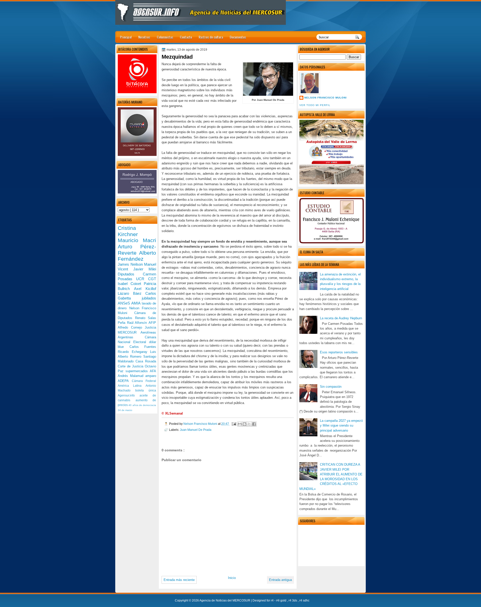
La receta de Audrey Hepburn (341, 318)
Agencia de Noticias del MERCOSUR (225, 600)
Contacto (186, 37)
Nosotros (144, 37)
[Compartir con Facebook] (254, 424)
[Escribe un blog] (244, 424)
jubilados (149, 298)
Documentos (238, 37)
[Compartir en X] (249, 424)
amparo (150, 376)
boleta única (145, 390)
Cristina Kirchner (128, 231)
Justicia (150, 327)
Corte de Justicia (131, 366)
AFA (153, 371)
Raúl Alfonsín (138, 323)
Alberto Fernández (137, 256)
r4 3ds (293, 600)
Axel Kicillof (145, 288)
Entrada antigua (280, 580)
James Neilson (131, 264)
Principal (126, 37)
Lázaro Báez (131, 293)
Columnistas (165, 37)
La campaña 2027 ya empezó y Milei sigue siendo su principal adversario (341, 425)
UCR (142, 279)
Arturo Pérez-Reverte (137, 250)
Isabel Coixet (131, 283)
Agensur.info (129, 395)
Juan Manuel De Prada (195, 429)
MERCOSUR (129, 332)
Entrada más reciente (179, 580)
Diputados (130, 274)
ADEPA (125, 381)
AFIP (152, 323)
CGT (152, 279)
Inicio (232, 578)
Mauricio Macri (137, 240)
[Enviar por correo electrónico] (239, 424)
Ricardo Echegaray (134, 352)
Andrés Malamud (131, 376)
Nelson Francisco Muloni (325, 97)
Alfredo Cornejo (131, 327)
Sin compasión (330, 386)
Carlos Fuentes (143, 347)
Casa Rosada (146, 361)
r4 (272, 600)
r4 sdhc (304, 600)
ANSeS (124, 303)
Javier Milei (144, 269)
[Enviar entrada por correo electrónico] (233, 423)
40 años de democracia (142, 405)
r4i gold (281, 600)
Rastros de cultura (211, 37)
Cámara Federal (144, 380)
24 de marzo (125, 410)
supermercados (138, 371)
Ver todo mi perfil (314, 105)
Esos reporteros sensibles (339, 352)
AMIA (136, 303)
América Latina (132, 385)
